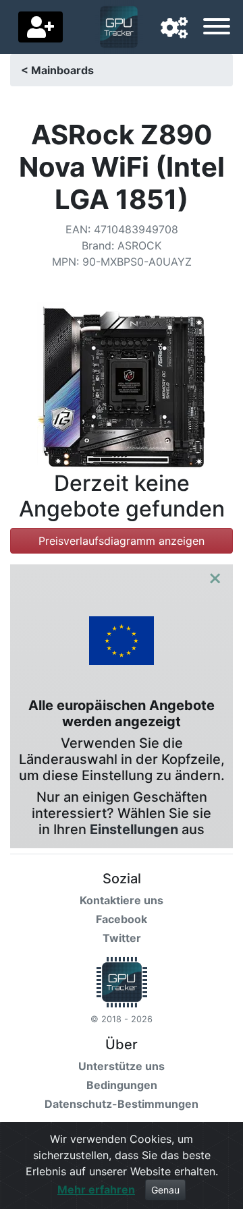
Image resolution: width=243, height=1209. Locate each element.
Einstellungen (134, 829)
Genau (165, 1190)
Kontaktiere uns (121, 900)
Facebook (121, 919)
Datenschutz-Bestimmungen (121, 1104)
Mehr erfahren (96, 1189)
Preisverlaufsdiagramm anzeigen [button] (121, 541)
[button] (174, 28)
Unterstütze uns (121, 1066)
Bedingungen (121, 1085)
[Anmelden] (40, 26)
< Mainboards (57, 70)
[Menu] (216, 28)
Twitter (122, 938)
